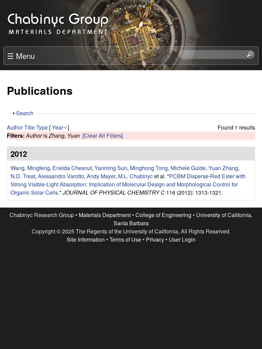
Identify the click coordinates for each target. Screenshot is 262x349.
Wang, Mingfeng (30, 168)
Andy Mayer (101, 176)
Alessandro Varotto (61, 176)
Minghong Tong (149, 168)
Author (15, 127)
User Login (182, 239)
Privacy (155, 239)
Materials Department (105, 215)
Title (29, 127)
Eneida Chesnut (72, 168)
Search (24, 113)
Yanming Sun (110, 168)
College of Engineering (163, 215)
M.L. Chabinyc (135, 176)
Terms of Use (125, 239)
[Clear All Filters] (103, 135)
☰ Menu (21, 55)
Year (57, 127)
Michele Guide (188, 168)
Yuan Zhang (223, 168)
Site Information (86, 239)
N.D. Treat (23, 176)
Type (42, 127)
